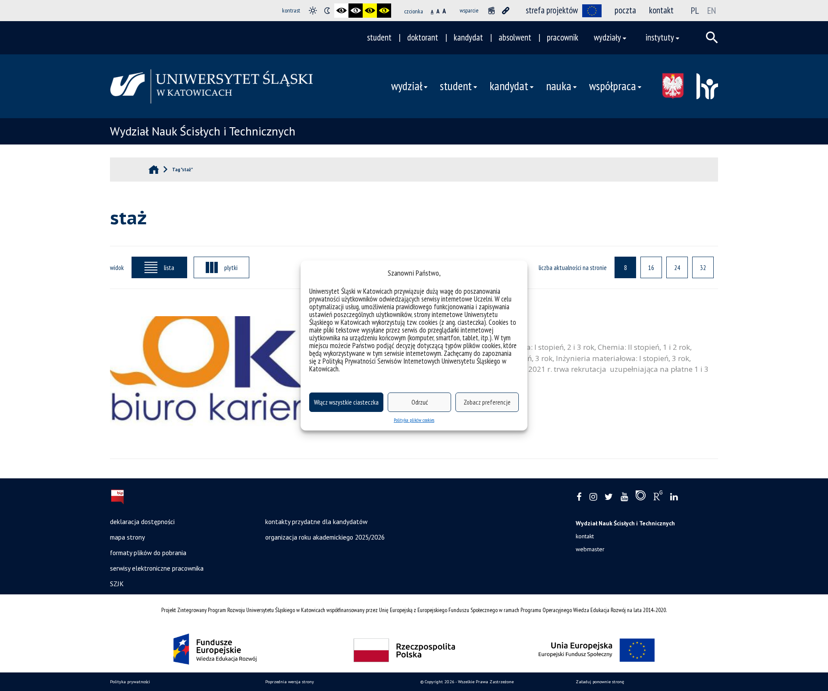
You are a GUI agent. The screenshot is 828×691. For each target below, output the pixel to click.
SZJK (117, 583)
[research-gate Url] (657, 497)
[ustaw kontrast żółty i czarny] (384, 10)
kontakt (661, 10)
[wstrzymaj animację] (491, 10)
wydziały (607, 37)
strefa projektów (552, 10)
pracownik (562, 37)
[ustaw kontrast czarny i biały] (341, 10)
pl (695, 10)
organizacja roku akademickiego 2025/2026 (325, 537)
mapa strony (127, 537)
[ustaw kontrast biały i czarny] (355, 10)
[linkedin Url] (673, 497)
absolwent (515, 37)
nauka (558, 86)
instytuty (660, 37)
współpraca (612, 86)
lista (169, 267)
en (711, 10)
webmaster (590, 549)
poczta (625, 10)
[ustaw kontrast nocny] (327, 10)
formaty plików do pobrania (148, 552)
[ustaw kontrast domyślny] (313, 10)
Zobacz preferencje (487, 402)
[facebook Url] (579, 497)
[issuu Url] (641, 497)
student (379, 37)
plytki (231, 267)
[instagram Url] (593, 497)
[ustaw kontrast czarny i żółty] (370, 10)
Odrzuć (419, 402)
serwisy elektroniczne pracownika (157, 568)
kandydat (468, 37)
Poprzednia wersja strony (289, 682)
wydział (406, 86)
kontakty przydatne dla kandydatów (316, 521)
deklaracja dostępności (142, 521)
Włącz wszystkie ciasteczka (346, 402)
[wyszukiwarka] (712, 37)
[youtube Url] (624, 497)
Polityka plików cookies (414, 420)
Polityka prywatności (130, 682)
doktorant (422, 37)
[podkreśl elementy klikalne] (506, 10)
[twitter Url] (609, 497)
